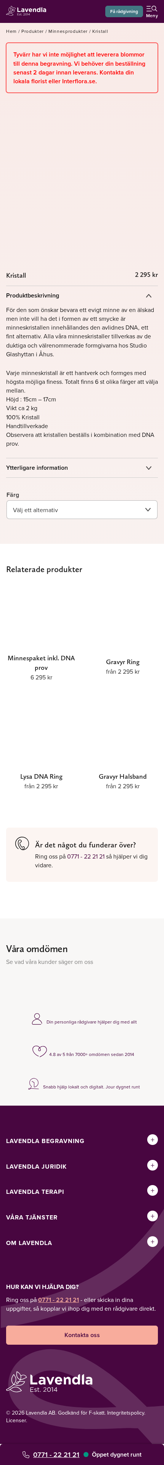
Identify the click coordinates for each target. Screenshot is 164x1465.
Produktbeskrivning (32, 295)
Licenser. (16, 1420)
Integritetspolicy (125, 1412)
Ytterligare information (37, 467)
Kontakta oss (82, 1335)
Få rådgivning (124, 11)
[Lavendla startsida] (28, 12)
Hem (11, 31)
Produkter (32, 31)
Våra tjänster (32, 1217)
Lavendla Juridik (36, 1166)
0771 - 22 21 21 (56, 1454)
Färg (12, 494)
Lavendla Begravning (45, 1141)
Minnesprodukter (68, 31)
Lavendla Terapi (35, 1191)
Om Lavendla (29, 1243)
